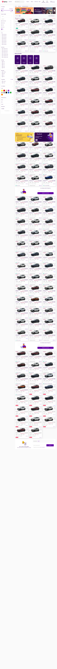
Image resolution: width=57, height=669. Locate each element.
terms (47, 349)
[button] (10, 2)
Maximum (11, 11)
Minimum (2, 11)
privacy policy (50, 349)
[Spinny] (4, 2)
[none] (6, 21)
